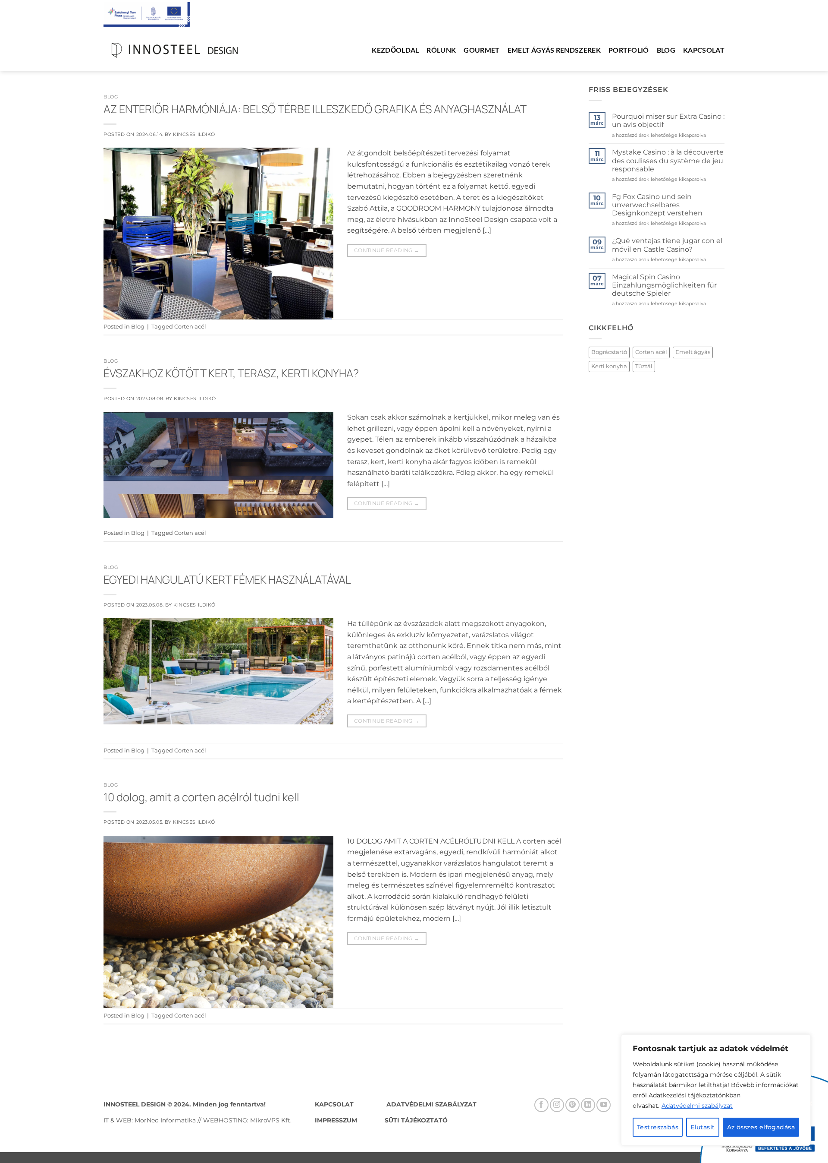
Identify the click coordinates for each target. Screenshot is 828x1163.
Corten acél (190, 326)
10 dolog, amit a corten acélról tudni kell (201, 797)
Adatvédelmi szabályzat (697, 1105)
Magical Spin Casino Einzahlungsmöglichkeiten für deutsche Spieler (664, 285)
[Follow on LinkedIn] (588, 1105)
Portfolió (628, 50)
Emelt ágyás (692, 352)
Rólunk (441, 50)
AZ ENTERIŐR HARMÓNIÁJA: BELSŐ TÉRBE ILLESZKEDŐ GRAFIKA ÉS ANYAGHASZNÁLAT (315, 109)
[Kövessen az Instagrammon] (557, 1105)
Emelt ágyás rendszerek (554, 50)
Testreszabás (657, 1127)
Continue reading (387, 250)
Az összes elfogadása (761, 1127)
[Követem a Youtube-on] (603, 1105)
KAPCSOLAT (334, 1104)
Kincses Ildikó (194, 134)
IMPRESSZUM (337, 1120)
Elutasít (702, 1127)
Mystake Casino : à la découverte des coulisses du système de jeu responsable (668, 161)
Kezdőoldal (395, 50)
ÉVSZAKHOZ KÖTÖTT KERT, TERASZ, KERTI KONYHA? (231, 373)
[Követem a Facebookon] (541, 1105)
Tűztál (643, 366)
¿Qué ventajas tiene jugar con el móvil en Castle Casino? (667, 245)
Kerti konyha (609, 366)
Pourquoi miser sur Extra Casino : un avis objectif (668, 120)
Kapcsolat (703, 50)
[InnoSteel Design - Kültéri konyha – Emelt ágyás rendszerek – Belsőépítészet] (175, 50)
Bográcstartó (609, 352)
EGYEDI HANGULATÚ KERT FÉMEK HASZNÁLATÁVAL (227, 579)
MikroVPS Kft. (271, 1120)
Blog (666, 50)
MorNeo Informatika (165, 1120)
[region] (716, 1090)
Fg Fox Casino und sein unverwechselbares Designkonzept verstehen (657, 205)
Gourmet (481, 50)
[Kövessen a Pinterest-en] (572, 1105)
